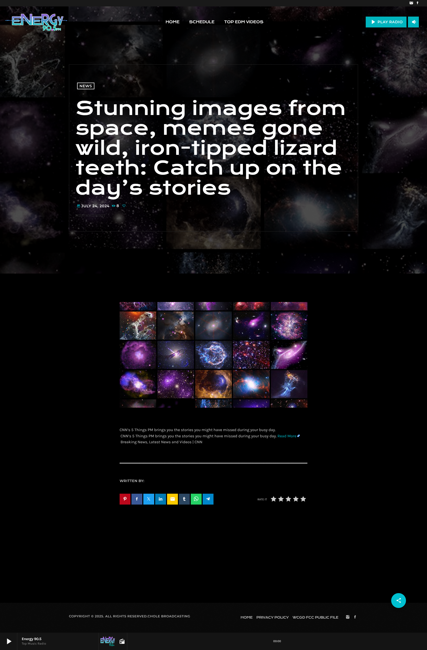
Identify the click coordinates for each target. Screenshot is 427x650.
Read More (287, 436)
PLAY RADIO (386, 21)
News (86, 86)
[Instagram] (411, 3)
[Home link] (36, 22)
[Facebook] (417, 3)
